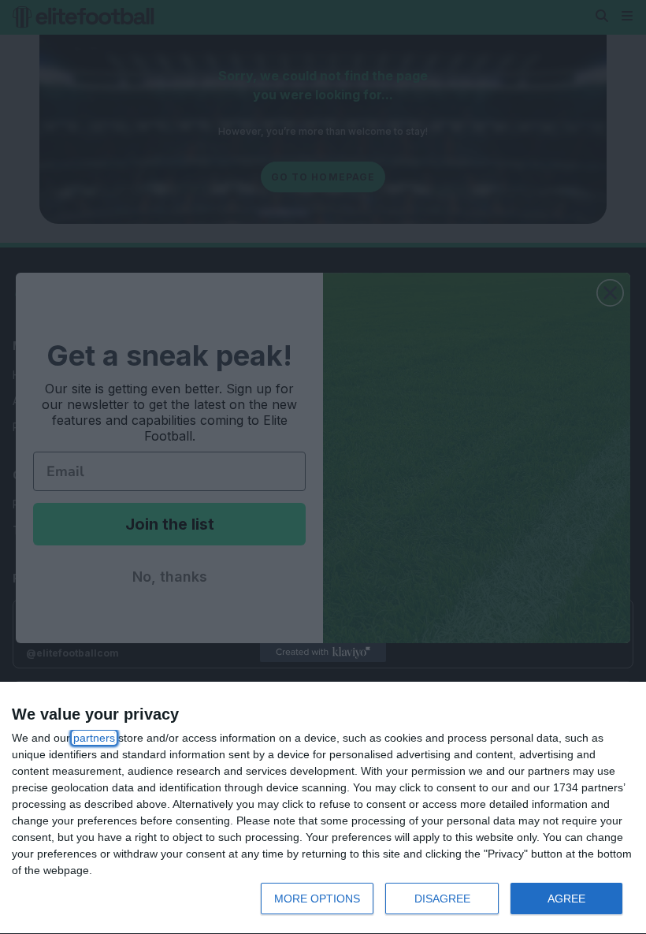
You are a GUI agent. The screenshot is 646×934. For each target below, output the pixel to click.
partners (94, 737)
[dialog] (323, 808)
